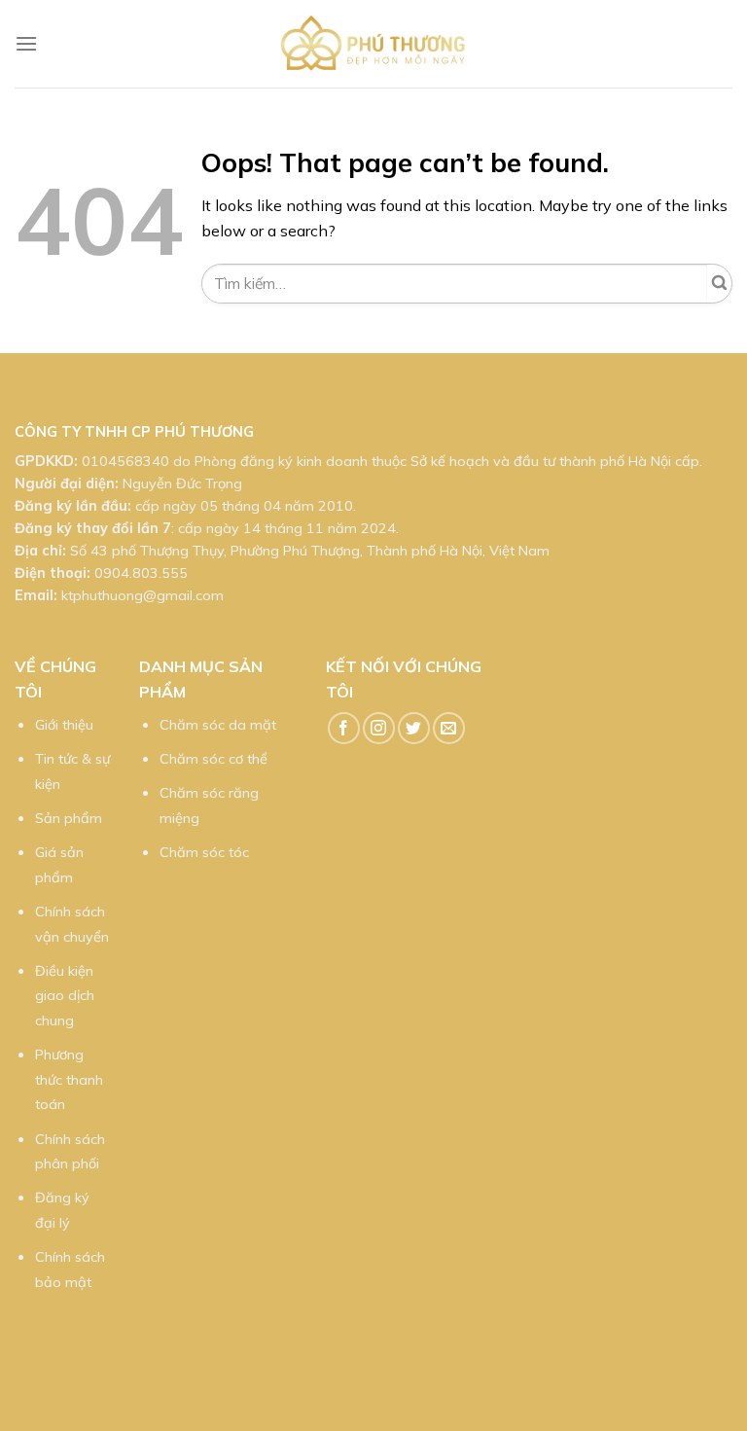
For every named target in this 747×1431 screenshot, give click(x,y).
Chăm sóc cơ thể (213, 759)
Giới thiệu (64, 724)
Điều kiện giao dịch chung (64, 995)
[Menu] (26, 43)
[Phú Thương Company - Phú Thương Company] (373, 44)
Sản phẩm (68, 818)
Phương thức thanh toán (69, 1079)
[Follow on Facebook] (344, 728)
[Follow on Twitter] (414, 728)
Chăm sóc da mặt (218, 724)
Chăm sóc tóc (204, 852)
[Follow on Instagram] (379, 728)
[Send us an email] (449, 728)
